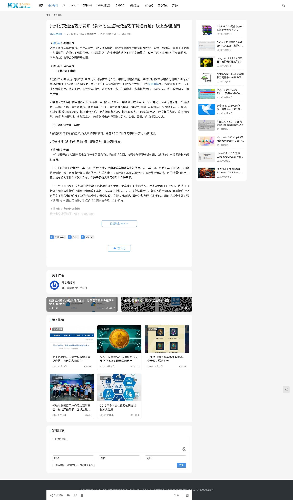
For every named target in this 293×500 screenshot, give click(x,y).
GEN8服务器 (104, 5)
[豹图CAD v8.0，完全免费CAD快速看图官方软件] (206, 125)
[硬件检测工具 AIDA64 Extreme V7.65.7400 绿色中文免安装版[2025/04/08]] (206, 173)
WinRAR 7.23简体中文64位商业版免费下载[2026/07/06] (230, 29)
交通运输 (153, 84)
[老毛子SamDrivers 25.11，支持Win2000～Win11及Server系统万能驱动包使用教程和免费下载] (206, 93)
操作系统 (134, 5)
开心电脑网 (56, 33)
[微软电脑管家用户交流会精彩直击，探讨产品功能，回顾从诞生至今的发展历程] (72, 387)
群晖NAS (87, 5)
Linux (72, 5)
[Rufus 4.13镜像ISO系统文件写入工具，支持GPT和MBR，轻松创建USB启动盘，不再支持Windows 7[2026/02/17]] (206, 46)
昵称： (57, 458)
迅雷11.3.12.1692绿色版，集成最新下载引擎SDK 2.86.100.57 (229, 109)
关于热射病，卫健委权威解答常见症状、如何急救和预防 (71, 358)
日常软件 (120, 5)
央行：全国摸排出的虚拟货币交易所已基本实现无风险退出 (119, 358)
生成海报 (58, 495)
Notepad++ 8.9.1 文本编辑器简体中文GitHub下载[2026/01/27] (230, 77)
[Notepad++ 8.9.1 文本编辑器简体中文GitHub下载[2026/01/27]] (206, 77)
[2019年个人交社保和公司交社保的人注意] (119, 387)
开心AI (175, 5)
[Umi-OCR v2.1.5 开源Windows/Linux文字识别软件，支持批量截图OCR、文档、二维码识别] (206, 157)
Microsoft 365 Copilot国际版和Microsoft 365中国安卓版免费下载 (230, 141)
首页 (41, 5)
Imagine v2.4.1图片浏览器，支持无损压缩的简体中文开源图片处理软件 (230, 61)
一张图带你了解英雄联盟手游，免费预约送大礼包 (166, 358)
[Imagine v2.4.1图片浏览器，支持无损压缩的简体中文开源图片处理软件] (206, 61)
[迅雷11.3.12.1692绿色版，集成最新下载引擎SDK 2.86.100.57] (206, 109)
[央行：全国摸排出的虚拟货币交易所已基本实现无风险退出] (119, 338)
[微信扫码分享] (68, 495)
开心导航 (163, 5)
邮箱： (104, 458)
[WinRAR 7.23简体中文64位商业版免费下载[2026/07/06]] (206, 30)
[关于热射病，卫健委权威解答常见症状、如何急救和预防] (72, 338)
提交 (181, 465)
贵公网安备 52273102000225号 (196, 489)
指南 (75, 237)
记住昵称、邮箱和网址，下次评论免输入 (75, 465)
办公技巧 (148, 5)
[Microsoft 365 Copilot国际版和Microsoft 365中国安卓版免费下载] (206, 141)
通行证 (57, 43)
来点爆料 (53, 5)
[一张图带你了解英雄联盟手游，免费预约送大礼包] (167, 338)
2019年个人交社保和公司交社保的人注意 (118, 407)
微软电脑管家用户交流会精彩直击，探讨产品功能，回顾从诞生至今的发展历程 (71, 407)
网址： (150, 458)
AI (64, 5)
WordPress (172, 489)
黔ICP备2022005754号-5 (137, 489)
